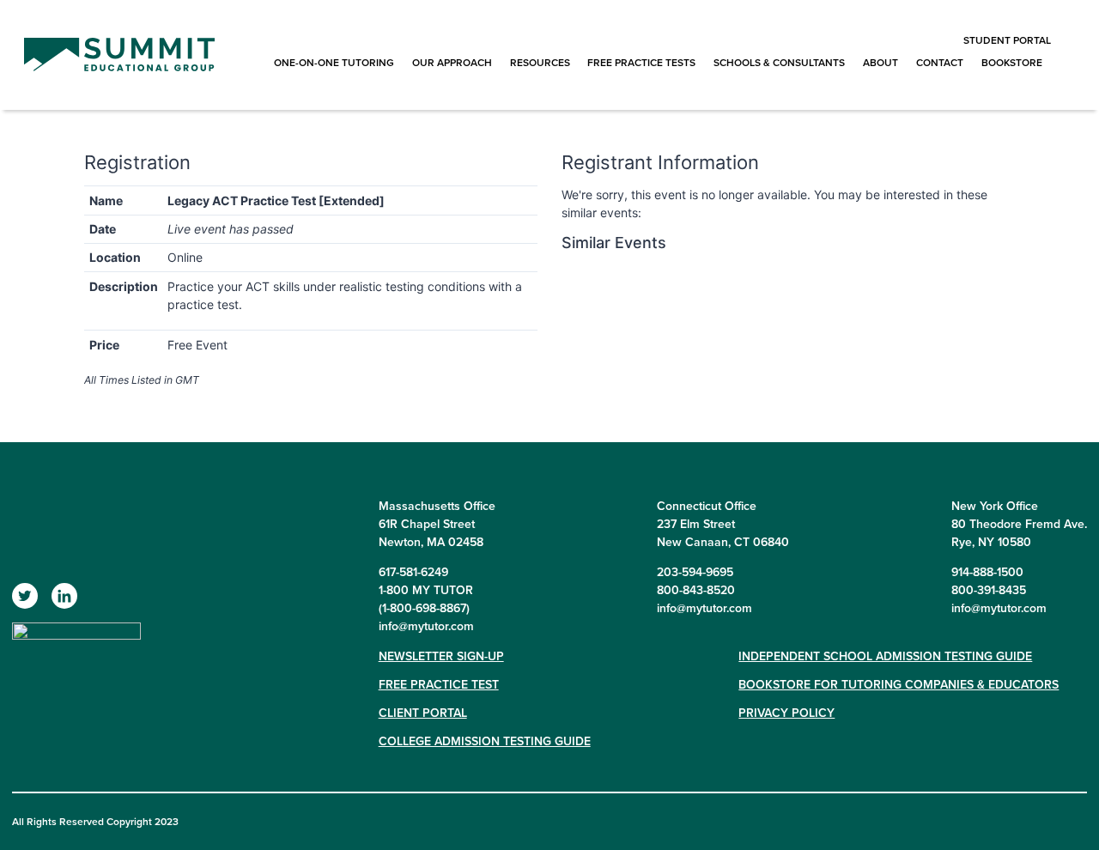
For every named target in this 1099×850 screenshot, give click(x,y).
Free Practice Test (439, 684)
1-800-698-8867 (424, 607)
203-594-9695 (695, 571)
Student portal (1007, 40)
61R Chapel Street (427, 523)
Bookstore (1011, 62)
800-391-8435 (988, 589)
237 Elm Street (696, 523)
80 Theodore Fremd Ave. (1019, 523)
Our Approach (452, 62)
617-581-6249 (413, 571)
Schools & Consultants (779, 62)
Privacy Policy (786, 712)
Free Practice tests (641, 62)
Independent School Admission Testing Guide (885, 656)
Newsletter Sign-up (441, 656)
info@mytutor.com (426, 625)
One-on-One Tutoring (334, 62)
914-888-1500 (987, 571)
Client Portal (423, 712)
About (880, 62)
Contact (939, 62)
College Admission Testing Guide (485, 741)
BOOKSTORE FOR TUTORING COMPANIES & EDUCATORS (898, 684)
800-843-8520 (696, 589)
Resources (540, 62)
